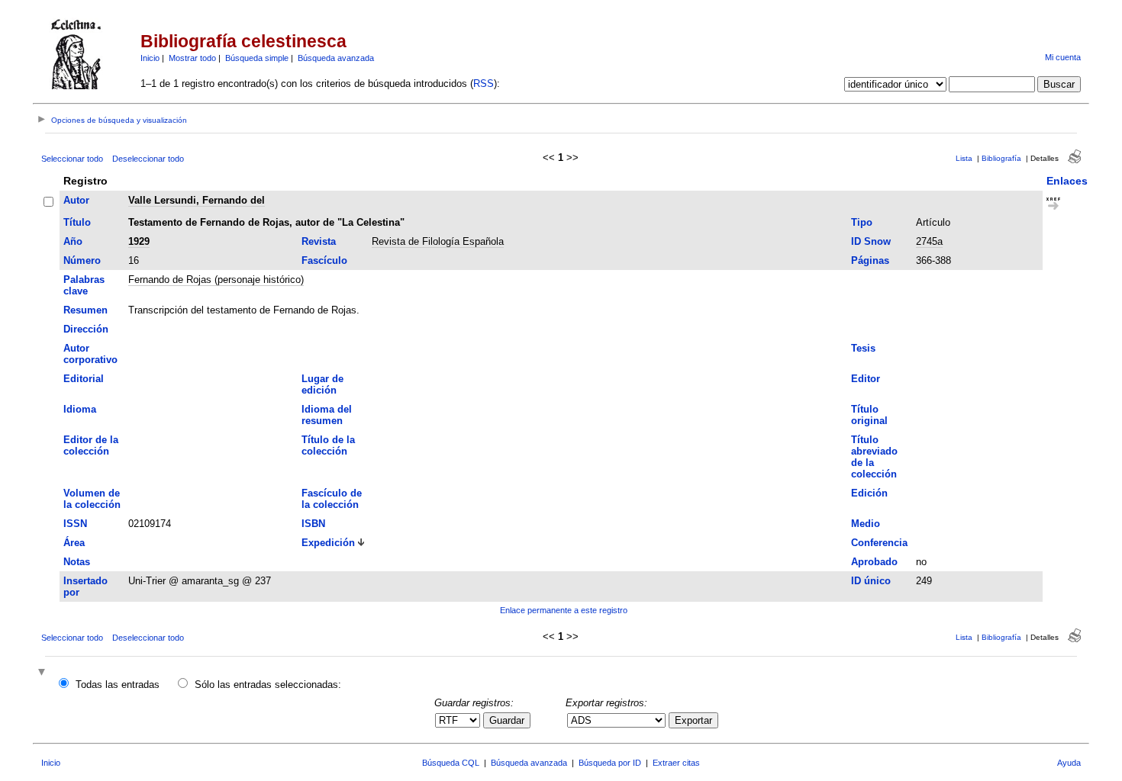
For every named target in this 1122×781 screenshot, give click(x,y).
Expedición (328, 542)
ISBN (313, 523)
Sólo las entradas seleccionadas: (268, 684)
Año (72, 241)
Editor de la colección (90, 445)
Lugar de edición (322, 384)
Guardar (506, 720)
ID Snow (871, 241)
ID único (871, 581)
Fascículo (324, 260)
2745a (929, 241)
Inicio (150, 58)
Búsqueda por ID (610, 762)
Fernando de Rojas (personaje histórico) (216, 279)
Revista (318, 241)
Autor (76, 200)
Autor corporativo (90, 353)
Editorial (83, 378)
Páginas (870, 260)
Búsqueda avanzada (336, 58)
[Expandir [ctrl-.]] (43, 673)
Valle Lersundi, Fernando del (196, 200)
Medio (865, 523)
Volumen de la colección (92, 498)
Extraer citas (676, 762)
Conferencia (879, 542)
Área (74, 542)
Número (82, 260)
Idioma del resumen (326, 414)
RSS (483, 83)
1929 (139, 241)
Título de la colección (328, 445)
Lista (964, 158)
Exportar (693, 720)
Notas (76, 561)
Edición (869, 493)
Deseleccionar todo (148, 158)
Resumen (85, 310)
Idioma (79, 409)
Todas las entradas (118, 684)
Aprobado (874, 561)
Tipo (861, 222)
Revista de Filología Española (438, 241)
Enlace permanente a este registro (563, 610)
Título (77, 222)
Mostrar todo (192, 58)
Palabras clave (84, 285)
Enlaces (1067, 181)
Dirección (85, 329)
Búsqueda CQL (450, 762)
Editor (865, 378)
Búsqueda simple (257, 58)
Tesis (863, 348)
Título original (869, 414)
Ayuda (1069, 762)
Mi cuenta (1063, 57)
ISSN (75, 523)
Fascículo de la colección (331, 498)
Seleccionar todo (72, 158)
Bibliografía (1001, 158)
